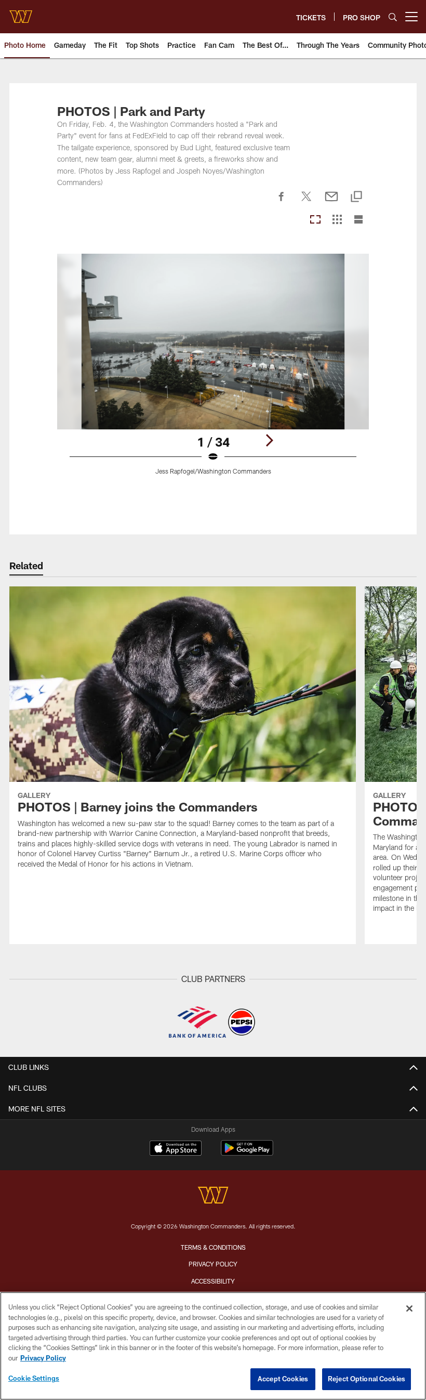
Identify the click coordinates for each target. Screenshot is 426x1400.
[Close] (409, 1308)
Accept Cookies (283, 1379)
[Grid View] (337, 220)
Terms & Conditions (213, 1247)
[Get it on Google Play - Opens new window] (247, 1153)
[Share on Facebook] (281, 202)
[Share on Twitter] (306, 202)
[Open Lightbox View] (213, 371)
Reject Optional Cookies (366, 1379)
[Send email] (331, 202)
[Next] (269, 440)
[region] (213, 1346)
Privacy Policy (213, 1263)
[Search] (393, 17)
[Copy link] (356, 197)
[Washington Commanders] (213, 1196)
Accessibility (213, 1281)
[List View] (358, 220)
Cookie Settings (33, 1378)
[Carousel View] (315, 220)
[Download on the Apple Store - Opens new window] (175, 1149)
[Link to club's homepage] (20, 12)
